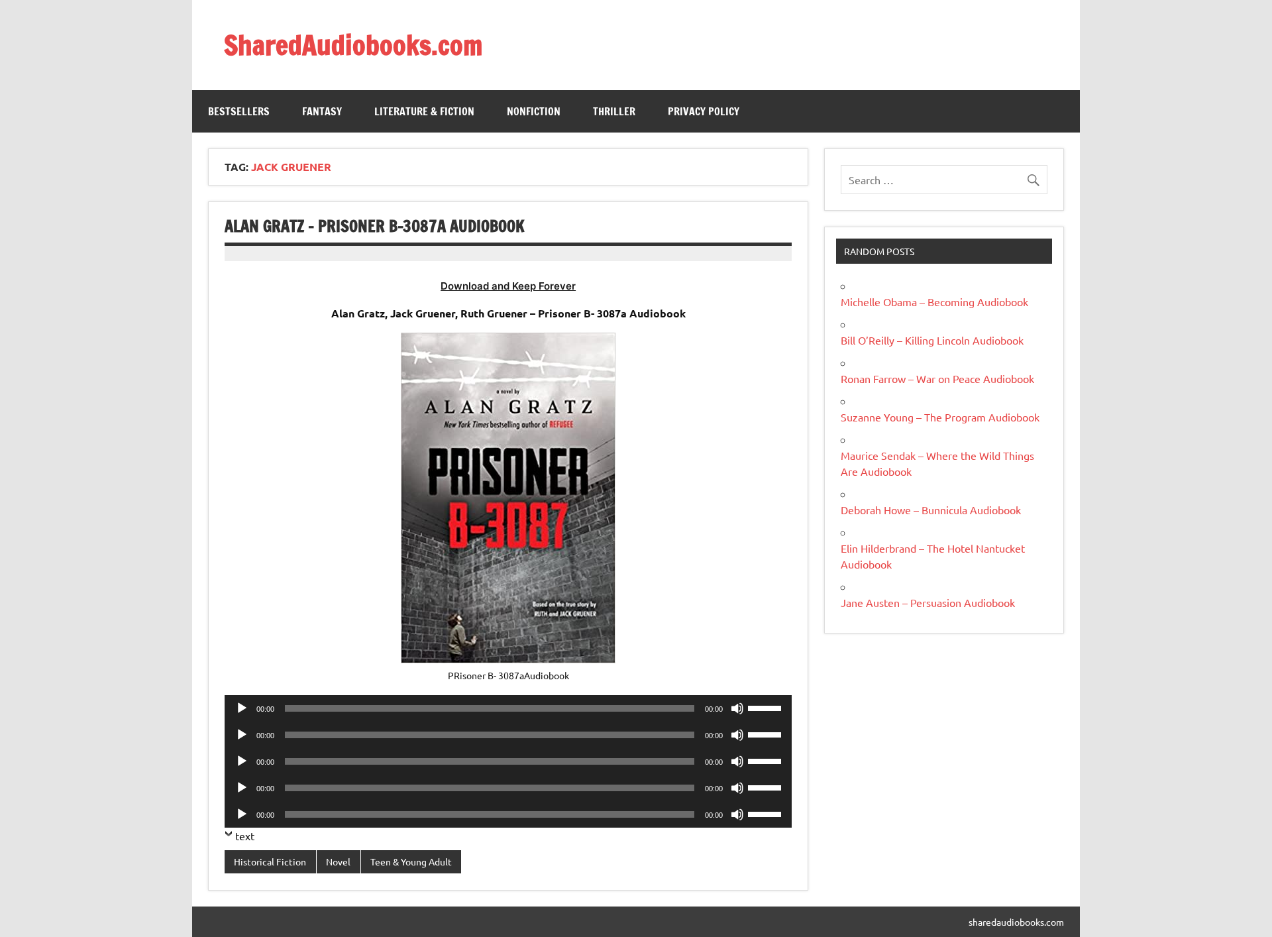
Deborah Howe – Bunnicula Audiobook (931, 509)
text (244, 835)
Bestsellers (239, 111)
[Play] (241, 708)
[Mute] (737, 708)
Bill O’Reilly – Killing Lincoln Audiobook (932, 340)
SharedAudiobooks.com (353, 45)
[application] (508, 708)
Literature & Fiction (424, 111)
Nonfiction (533, 111)
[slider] (766, 707)
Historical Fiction (270, 861)
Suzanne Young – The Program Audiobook (940, 416)
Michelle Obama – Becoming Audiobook (934, 301)
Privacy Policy (703, 111)
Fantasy (322, 111)
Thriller (614, 111)
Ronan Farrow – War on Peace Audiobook (937, 378)
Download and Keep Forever (508, 286)
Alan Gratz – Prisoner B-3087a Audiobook (375, 226)
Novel (338, 861)
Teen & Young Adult (411, 861)
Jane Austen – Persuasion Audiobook (928, 602)
